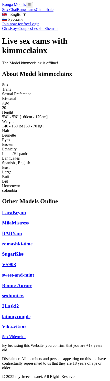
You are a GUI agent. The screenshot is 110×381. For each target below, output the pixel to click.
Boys (14, 28)
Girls (6, 28)
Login (34, 24)
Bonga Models (14, 4)
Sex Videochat (14, 337)
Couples (25, 28)
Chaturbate (44, 9)
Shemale (51, 28)
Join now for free (16, 24)
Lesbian (38, 28)
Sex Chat (9, 9)
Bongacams (26, 9)
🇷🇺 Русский (12, 19)
